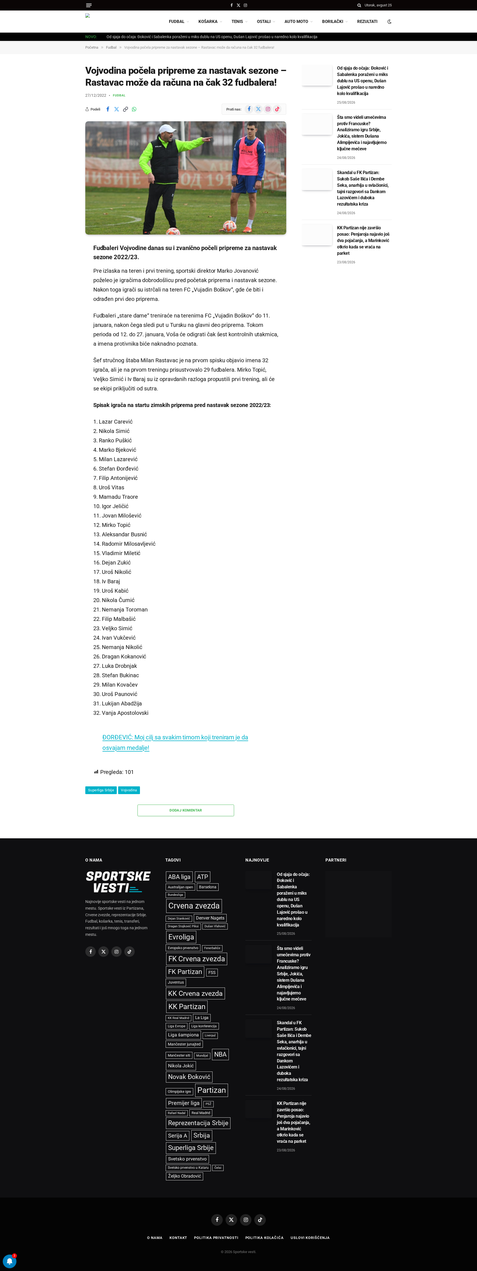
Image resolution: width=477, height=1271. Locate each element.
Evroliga (181, 937)
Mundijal (202, 1055)
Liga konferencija (204, 1026)
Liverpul (210, 1035)
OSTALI (264, 21)
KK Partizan (186, 1006)
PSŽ (208, 1104)
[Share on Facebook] (108, 109)
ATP (202, 876)
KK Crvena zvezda (195, 993)
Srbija (202, 1135)
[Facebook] (65, 261)
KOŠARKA (208, 21)
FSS (212, 972)
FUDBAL (176, 21)
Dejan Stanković (179, 918)
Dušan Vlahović (215, 926)
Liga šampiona (183, 1035)
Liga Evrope (176, 1026)
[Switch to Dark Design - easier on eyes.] (389, 21)
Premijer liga (184, 1103)
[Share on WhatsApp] (134, 109)
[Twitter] (65, 275)
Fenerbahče (212, 948)
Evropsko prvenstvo (183, 948)
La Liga (201, 1017)
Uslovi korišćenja (310, 1238)
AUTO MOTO (296, 21)
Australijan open (180, 887)
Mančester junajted (184, 1044)
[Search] (359, 5)
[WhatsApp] (65, 303)
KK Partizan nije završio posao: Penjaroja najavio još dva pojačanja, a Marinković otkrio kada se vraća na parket (363, 240)
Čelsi (217, 1168)
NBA (220, 1054)
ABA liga (179, 876)
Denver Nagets (210, 918)
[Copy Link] (125, 109)
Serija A (177, 1136)
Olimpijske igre (179, 1091)
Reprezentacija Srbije (198, 1123)
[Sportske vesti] (110, 21)
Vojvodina (129, 790)
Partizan (211, 1090)
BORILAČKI (332, 21)
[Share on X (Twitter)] (116, 109)
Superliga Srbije (101, 790)
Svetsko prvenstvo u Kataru (188, 1168)
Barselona (207, 887)
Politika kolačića (264, 1238)
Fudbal (119, 95)
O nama (154, 1238)
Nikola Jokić (181, 1065)
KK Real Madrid (178, 1018)
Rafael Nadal (177, 1113)
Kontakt (178, 1238)
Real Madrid (201, 1113)
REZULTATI (367, 21)
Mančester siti (179, 1055)
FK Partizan (185, 972)
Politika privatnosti (216, 1238)
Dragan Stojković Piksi (183, 926)
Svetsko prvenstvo (187, 1159)
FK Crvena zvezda (196, 959)
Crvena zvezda (194, 905)
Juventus (176, 982)
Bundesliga (175, 895)
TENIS (237, 21)
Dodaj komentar (185, 810)
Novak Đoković (189, 1077)
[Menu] (89, 5)
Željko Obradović (184, 1176)
